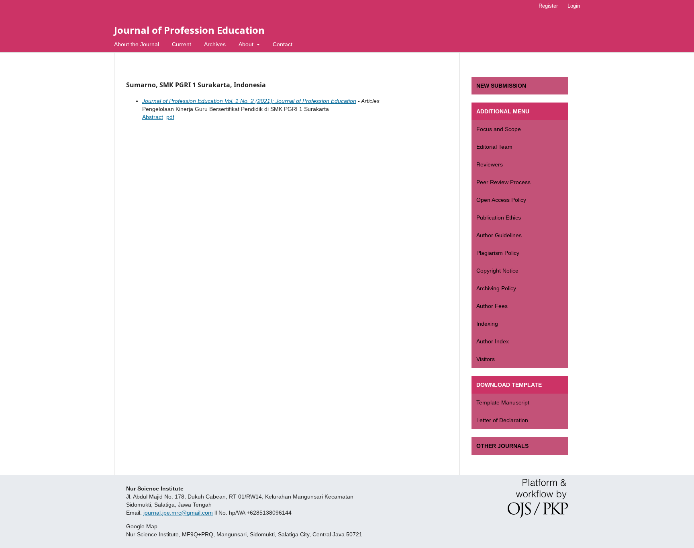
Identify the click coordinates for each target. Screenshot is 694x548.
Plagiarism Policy (497, 253)
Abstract (152, 117)
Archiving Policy (496, 288)
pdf (170, 117)
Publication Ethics (498, 217)
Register (548, 6)
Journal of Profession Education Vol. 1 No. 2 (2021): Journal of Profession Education (249, 101)
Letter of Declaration (502, 420)
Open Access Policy (501, 200)
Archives (215, 44)
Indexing (487, 323)
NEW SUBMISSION (501, 85)
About (247, 44)
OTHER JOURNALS (502, 446)
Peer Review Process (503, 182)
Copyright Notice (497, 270)
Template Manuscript (502, 402)
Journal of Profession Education (189, 30)
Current (181, 44)
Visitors (485, 359)
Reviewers (489, 164)
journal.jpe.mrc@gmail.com (178, 512)
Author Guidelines (499, 235)
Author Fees (492, 306)
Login (573, 6)
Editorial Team (494, 147)
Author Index (492, 341)
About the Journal (136, 44)
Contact (282, 44)
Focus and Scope (498, 129)
